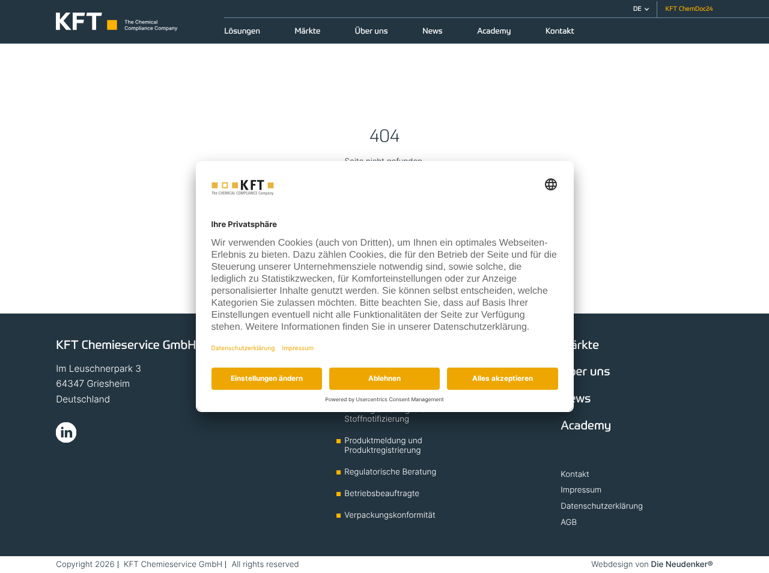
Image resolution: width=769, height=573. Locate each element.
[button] (641, 9)
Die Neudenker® (682, 564)
